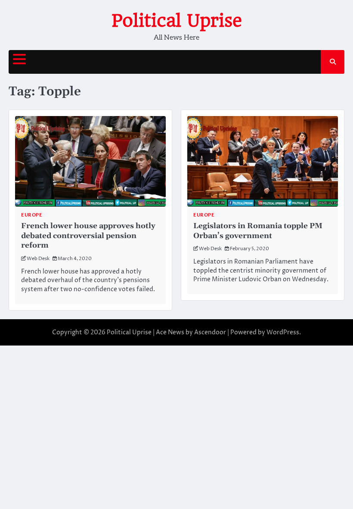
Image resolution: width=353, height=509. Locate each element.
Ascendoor (210, 332)
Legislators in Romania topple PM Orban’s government (257, 231)
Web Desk (38, 258)
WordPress (282, 332)
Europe (31, 215)
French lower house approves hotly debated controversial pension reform (88, 235)
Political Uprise (176, 20)
